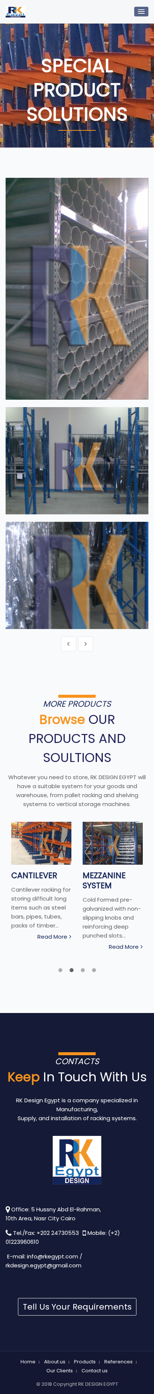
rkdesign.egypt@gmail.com (43, 1265)
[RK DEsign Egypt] (15, 12)
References (118, 1361)
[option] (41, 883)
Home (28, 1361)
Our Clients (59, 1370)
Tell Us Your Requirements (77, 1307)
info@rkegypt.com (52, 1256)
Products (85, 1361)
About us (54, 1361)
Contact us (94, 1370)
